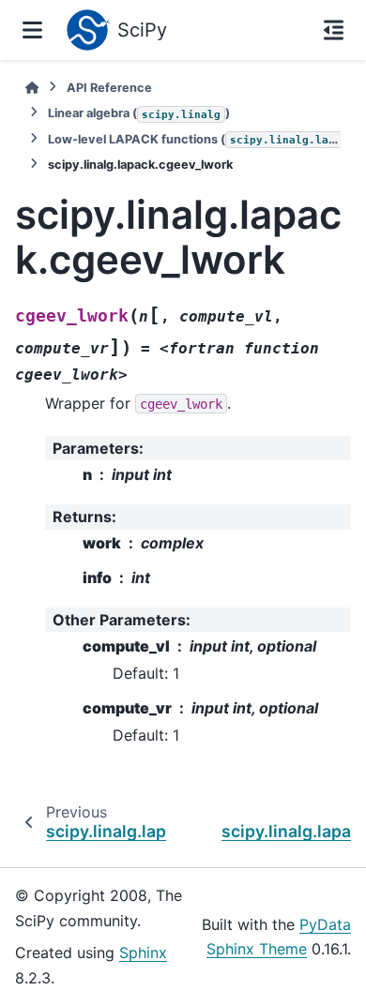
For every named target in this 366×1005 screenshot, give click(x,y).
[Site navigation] (32, 30)
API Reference (109, 88)
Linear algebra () (139, 113)
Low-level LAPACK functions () (194, 139)
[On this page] (333, 30)
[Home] (31, 88)
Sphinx (143, 952)
